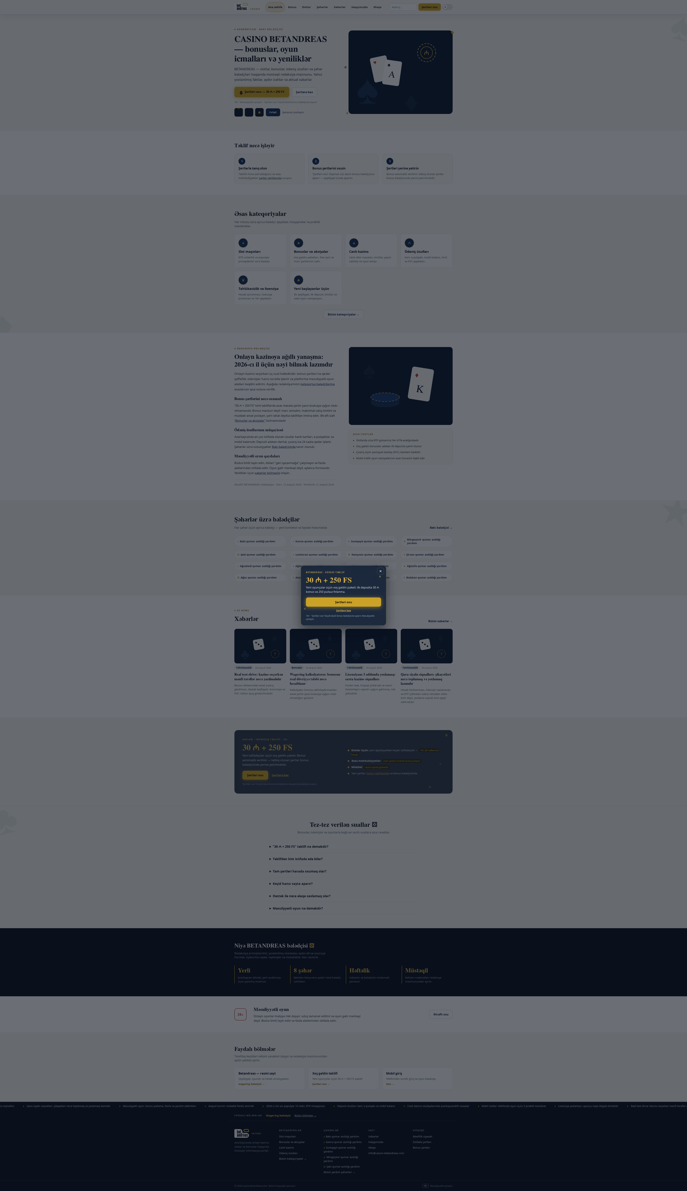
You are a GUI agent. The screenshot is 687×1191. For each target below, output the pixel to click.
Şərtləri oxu (343, 602)
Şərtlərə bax (343, 610)
